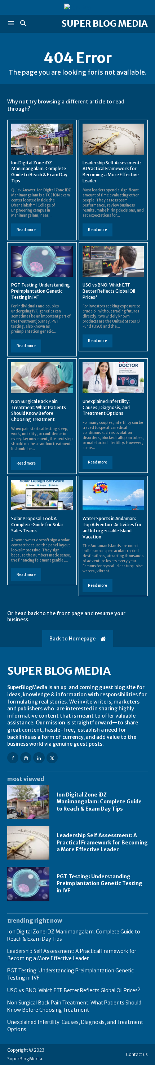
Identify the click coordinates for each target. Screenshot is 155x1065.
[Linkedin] (38, 757)
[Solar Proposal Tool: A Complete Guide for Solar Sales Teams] (42, 495)
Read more (26, 229)
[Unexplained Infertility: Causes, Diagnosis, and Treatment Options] (113, 377)
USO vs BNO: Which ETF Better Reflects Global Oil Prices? (109, 291)
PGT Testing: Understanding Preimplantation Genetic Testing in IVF (40, 291)
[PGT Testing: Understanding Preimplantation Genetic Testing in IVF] (42, 261)
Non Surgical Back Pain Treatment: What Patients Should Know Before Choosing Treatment (38, 410)
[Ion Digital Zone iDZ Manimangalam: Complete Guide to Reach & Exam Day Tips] (42, 139)
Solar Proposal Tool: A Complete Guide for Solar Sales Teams (37, 524)
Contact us (137, 1054)
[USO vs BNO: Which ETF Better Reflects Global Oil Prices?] (113, 261)
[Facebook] (12, 757)
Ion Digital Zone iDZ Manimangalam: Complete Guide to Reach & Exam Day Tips (39, 171)
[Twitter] (52, 757)
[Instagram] (25, 757)
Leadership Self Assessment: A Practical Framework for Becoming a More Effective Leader (112, 171)
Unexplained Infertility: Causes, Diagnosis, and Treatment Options (106, 407)
